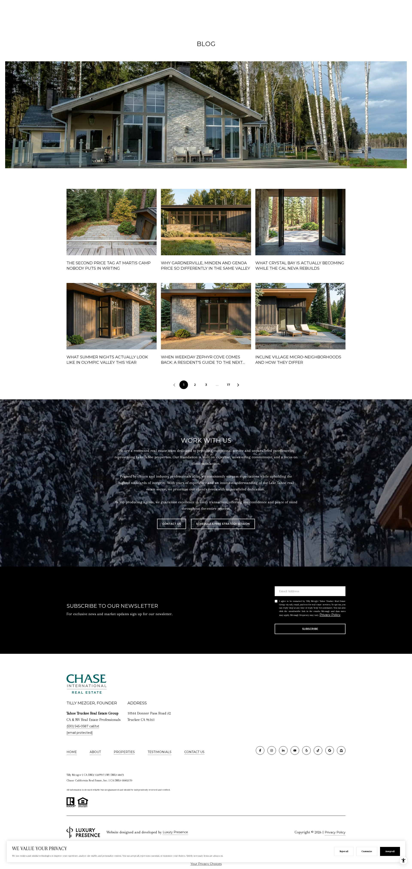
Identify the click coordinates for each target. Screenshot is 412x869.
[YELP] (306, 750)
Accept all (390, 851)
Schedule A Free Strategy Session (223, 523)
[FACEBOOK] (260, 750)
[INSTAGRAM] (271, 750)
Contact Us (194, 752)
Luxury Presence (175, 832)
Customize (367, 851)
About (95, 752)
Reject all (344, 851)
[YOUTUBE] (295, 750)
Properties (124, 752)
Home (72, 752)
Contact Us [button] (171, 523)
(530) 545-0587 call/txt (83, 726)
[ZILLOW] (341, 750)
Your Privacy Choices (206, 864)
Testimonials (159, 752)
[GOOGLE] (329, 750)
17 (228, 385)
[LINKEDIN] (283, 750)
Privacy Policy (330, 615)
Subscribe (310, 628)
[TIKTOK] (318, 750)
